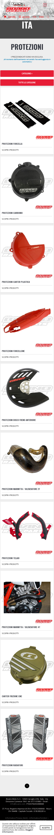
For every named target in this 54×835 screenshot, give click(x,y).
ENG (41, 16)
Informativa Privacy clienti (16, 818)
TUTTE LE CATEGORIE (27, 82)
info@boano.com (17, 804)
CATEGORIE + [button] (27, 73)
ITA (34, 16)
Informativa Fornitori (38, 818)
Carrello (11, 16)
